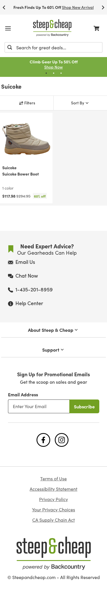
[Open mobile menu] (8, 28)
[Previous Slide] (4, 7)
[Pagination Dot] (46, 73)
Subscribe (84, 406)
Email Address (23, 394)
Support (50, 349)
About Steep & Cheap (50, 330)
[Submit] (9, 47)
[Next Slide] (103, 7)
